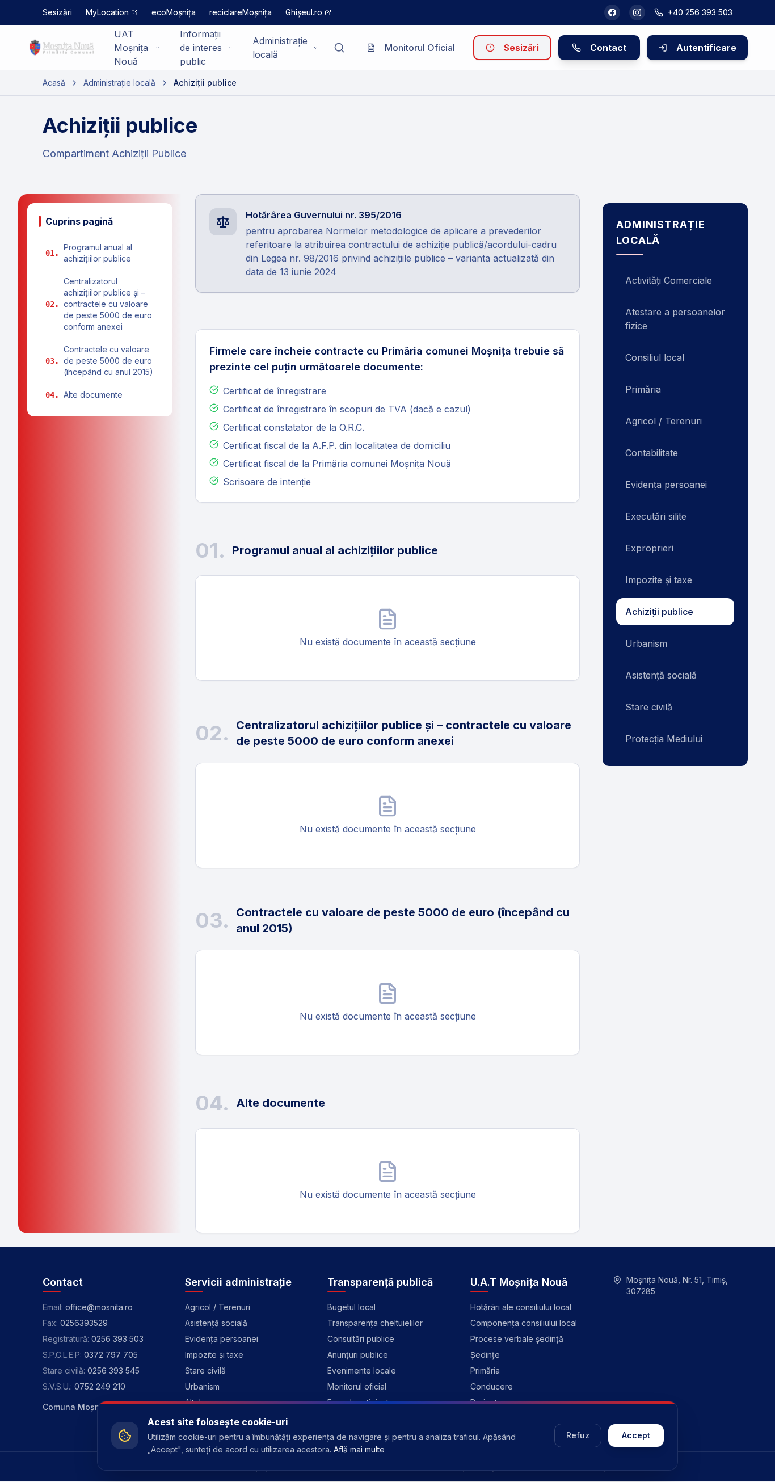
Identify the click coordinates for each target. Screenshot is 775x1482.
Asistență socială (661, 675)
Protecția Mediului (663, 738)
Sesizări (521, 47)
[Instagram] (637, 12)
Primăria (643, 389)
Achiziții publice (659, 611)
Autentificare (706, 47)
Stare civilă (648, 707)
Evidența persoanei (666, 484)
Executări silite (655, 516)
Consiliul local (654, 357)
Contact (608, 47)
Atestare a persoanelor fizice (675, 318)
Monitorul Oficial (420, 47)
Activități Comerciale (668, 280)
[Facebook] (612, 12)
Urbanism (646, 643)
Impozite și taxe (658, 580)
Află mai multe (359, 1449)
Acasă (54, 82)
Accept (636, 1435)
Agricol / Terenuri (663, 421)
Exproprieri (649, 548)
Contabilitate (651, 452)
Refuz (577, 1435)
